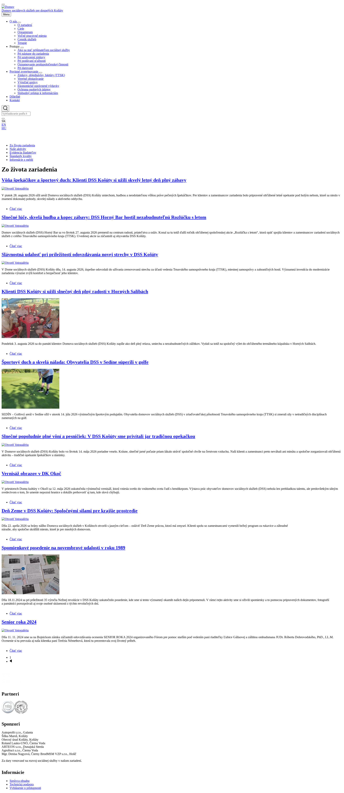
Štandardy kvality (21, 156)
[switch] (3, 4)
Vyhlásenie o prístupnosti (25, 788)
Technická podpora (22, 784)
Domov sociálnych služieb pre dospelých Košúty (32, 10)
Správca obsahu (19, 780)
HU (4, 128)
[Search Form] (5, 108)
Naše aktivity (18, 149)
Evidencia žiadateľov (23, 152)
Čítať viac (16, 208)
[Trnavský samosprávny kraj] (19, 682)
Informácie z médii (21, 159)
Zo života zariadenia (22, 145)
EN (4, 124)
